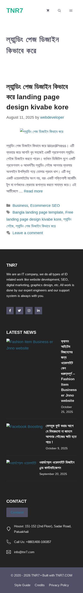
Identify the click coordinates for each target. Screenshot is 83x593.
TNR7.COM (64, 575)
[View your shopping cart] (48, 10)
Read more (33, 191)
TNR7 (14, 10)
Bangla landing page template (38, 212)
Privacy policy (59, 585)
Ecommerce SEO (45, 205)
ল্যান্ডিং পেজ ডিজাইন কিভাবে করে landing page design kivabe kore (37, 97)
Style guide (22, 585)
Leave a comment (28, 233)
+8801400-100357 (38, 542)
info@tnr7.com (24, 552)
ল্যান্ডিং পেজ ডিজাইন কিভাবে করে (36, 226)
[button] (59, 10)
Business (20, 205)
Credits (40, 585)
